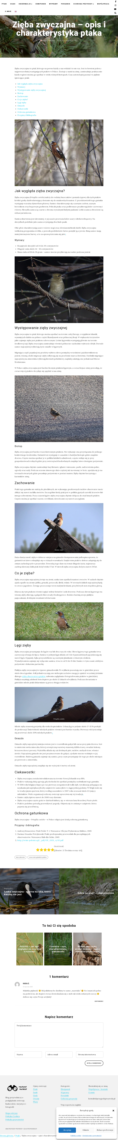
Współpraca (103, 4)
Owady (36, 1098)
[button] (113, 1110)
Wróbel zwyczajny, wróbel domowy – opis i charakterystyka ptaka (87, 949)
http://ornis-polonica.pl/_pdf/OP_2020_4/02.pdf (40, 840)
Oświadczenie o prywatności (91, 1135)
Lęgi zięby (21, 102)
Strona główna (6, 1135)
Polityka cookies (76, 1135)
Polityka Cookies (12, 1116)
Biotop (20, 93)
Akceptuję (67, 1130)
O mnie (8, 11)
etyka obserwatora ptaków (34, 676)
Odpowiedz (99, 1001)
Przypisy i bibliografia (26, 115)
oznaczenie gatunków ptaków (38, 857)
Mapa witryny (11, 1113)
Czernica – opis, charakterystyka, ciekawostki (58, 949)
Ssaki (12, 4)
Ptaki (4, 4)
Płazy (35, 1102)
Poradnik (65, 4)
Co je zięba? (22, 99)
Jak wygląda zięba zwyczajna (30, 84)
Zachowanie (22, 96)
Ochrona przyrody (82, 4)
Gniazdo (21, 106)
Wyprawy (53, 4)
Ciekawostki (22, 109)
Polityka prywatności (14, 1119)
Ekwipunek (41, 4)
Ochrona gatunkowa (26, 112)
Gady (35, 1095)
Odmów (86, 1130)
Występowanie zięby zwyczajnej (31, 90)
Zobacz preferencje (105, 1130)
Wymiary (21, 87)
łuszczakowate (20, 857)
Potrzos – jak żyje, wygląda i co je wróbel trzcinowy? (29, 949)
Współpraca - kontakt (98, 1089)
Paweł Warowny (48, 40)
